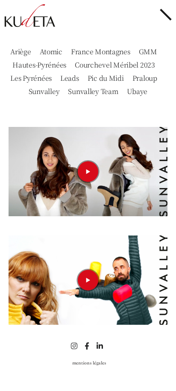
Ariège (20, 51)
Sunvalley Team (93, 91)
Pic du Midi (106, 78)
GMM (148, 51)
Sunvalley (44, 91)
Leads (69, 78)
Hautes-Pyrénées (39, 65)
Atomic (51, 51)
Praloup (144, 78)
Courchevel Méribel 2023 (115, 65)
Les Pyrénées (31, 78)
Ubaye (137, 91)
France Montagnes (100, 51)
